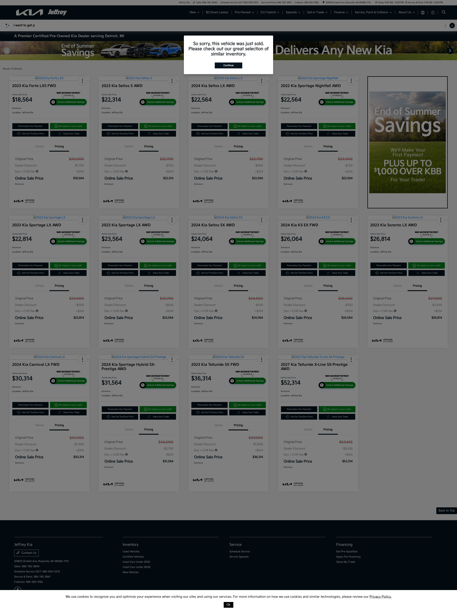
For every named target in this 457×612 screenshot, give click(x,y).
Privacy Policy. (380, 597)
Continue (228, 65)
